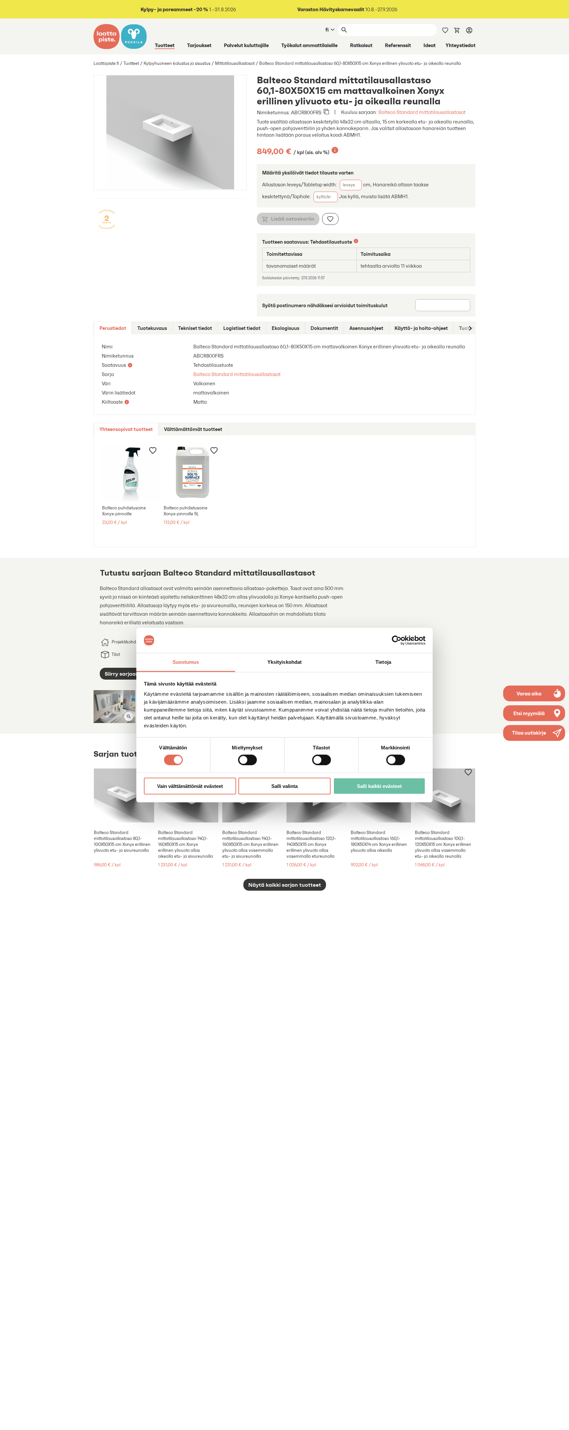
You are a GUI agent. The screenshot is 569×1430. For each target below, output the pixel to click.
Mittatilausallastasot (235, 63)
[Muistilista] (445, 29)
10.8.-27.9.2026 (347, 9)
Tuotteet (165, 45)
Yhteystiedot (460, 45)
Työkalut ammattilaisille (309, 45)
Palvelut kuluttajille (246, 45)
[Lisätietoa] (335, 150)
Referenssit (398, 45)
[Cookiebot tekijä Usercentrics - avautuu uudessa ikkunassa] (396, 640)
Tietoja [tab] (383, 662)
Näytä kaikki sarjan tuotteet (284, 884)
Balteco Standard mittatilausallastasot (422, 112)
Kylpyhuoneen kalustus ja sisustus (177, 63)
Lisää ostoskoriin (292, 218)
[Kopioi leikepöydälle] (326, 112)
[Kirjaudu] (469, 30)
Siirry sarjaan (122, 673)
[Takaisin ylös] (559, 1420)
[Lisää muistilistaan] (330, 219)
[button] (534, 733)
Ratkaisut (361, 45)
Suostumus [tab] (186, 662)
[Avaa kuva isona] (128, 716)
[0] (457, 29)
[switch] (247, 759)
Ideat (429, 45)
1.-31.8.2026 (188, 9)
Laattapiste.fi (106, 63)
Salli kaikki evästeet (379, 786)
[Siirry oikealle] (470, 328)
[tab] (113, 328)
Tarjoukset (199, 45)
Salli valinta (284, 786)
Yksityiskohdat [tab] (284, 662)
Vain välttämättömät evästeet (190, 786)
